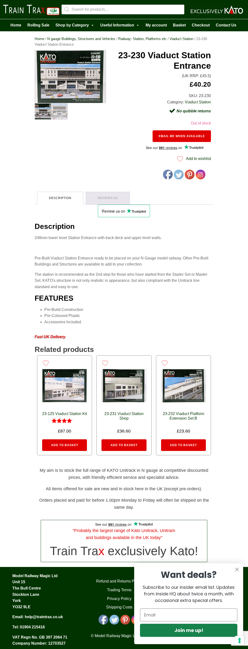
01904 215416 (32, 627)
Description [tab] (60, 198)
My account (156, 25)
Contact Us (226, 25)
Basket (179, 25)
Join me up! (188, 630)
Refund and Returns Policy (119, 581)
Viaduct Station (181, 39)
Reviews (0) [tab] (108, 198)
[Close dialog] (237, 569)
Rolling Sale (38, 25)
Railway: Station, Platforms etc (142, 39)
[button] (97, 58)
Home (15, 25)
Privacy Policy (119, 599)
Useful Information (117, 25)
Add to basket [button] (64, 445)
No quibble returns (194, 111)
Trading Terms (119, 590)
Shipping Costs (119, 607)
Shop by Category (72, 25)
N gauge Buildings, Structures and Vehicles (81, 39)
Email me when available (182, 136)
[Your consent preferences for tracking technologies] (239, 640)
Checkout (201, 25)
